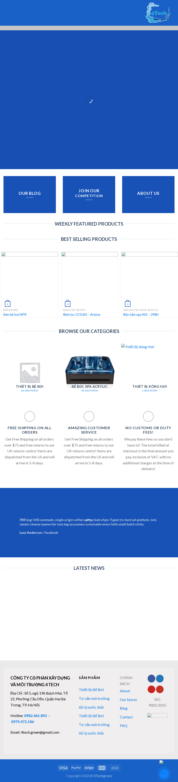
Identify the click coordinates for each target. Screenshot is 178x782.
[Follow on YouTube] (160, 689)
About (125, 691)
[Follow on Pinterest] (151, 689)
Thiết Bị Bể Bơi (91, 689)
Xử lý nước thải (91, 707)
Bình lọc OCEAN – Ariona (81, 315)
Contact (126, 717)
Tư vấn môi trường (94, 698)
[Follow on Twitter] (160, 679)
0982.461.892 (35, 715)
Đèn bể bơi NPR (14, 315)
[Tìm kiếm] (5, 12)
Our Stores (128, 699)
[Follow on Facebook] (151, 679)
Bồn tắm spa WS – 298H (141, 315)
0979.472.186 (22, 721)
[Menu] (13, 13)
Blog (123, 708)
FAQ (123, 725)
